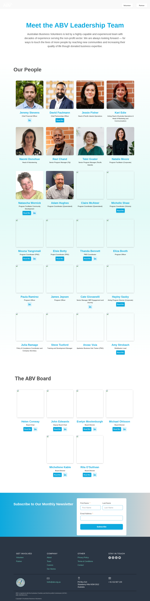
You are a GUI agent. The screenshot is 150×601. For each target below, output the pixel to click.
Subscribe (101, 527)
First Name (84, 503)
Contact (81, 565)
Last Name (106, 503)
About (49, 557)
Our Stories (51, 569)
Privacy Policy (83, 557)
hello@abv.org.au (54, 582)
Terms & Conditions (85, 561)
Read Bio (59, 120)
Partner (142, 5)
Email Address (86, 514)
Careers (50, 565)
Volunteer (127, 5)
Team (49, 561)
